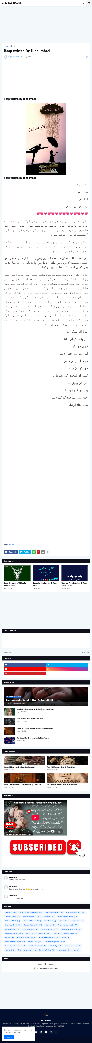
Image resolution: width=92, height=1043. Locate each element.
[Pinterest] (38, 552)
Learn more (16, 1032)
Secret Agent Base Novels (15, 946)
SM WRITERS (35, 942)
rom (76, 950)
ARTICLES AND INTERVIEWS (31, 912)
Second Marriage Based (55, 942)
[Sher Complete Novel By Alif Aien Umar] (9, 721)
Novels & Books (70, 933)
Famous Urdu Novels (33, 925)
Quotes (9, 937)
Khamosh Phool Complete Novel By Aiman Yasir (19, 767)
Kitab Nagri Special (14, 933)
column (12, 46)
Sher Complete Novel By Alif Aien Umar (30, 719)
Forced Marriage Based (67, 925)
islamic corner (63, 950)
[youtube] (25, 669)
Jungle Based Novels (50, 929)
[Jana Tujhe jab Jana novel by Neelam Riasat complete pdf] (9, 712)
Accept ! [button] (9, 1037)
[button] (2, 3)
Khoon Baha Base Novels (70, 929)
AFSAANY (10, 912)
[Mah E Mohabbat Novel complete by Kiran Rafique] (9, 740)
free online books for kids (44, 950)
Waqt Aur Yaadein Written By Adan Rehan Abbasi (74, 584)
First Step (49, 925)
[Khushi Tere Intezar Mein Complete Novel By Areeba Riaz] (9, 731)
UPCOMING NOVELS (37, 946)
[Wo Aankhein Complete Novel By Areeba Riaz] (67, 778)
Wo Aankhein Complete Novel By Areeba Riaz (62, 785)
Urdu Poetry (55, 946)
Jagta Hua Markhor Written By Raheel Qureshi (15, 584)
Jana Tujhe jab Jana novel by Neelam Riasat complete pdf (35, 709)
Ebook (63, 921)
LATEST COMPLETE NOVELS (38, 933)
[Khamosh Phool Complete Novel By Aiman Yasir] (24, 760)
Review (65, 937)
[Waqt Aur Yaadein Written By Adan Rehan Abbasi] (74, 573)
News (57, 933)
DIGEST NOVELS (12, 921)
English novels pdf (13, 925)
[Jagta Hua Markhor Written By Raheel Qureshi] (17, 573)
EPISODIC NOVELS (32, 921)
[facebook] (25, 665)
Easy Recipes (50, 921)
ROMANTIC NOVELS (26, 937)
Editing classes (77, 921)
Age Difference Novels (75, 912)
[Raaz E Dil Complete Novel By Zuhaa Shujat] (67, 760)
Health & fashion (12, 929)
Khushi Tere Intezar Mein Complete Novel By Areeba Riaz (35, 728)
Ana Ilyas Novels (12, 916)
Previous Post (7, 652)
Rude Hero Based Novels (15, 942)
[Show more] (47, 552)
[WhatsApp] (34, 552)
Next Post (85, 652)
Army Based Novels (31, 916)
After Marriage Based (54, 912)
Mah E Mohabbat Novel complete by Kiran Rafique (33, 738)
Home (6, 46)
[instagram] (67, 669)
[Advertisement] (46, 24)
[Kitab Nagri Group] (67, 673)
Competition (48, 916)
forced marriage (24, 950)
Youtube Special (73, 946)
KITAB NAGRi (13, 2)
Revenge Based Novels (48, 937)
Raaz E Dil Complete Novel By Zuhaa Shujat (61, 767)
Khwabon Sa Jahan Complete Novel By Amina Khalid (29, 700)
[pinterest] (25, 673)
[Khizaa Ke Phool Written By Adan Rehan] (46, 573)
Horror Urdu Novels (30, 929)
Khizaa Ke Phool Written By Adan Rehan (45, 584)
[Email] (43, 552)
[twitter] (67, 665)
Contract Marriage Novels (67, 916)
